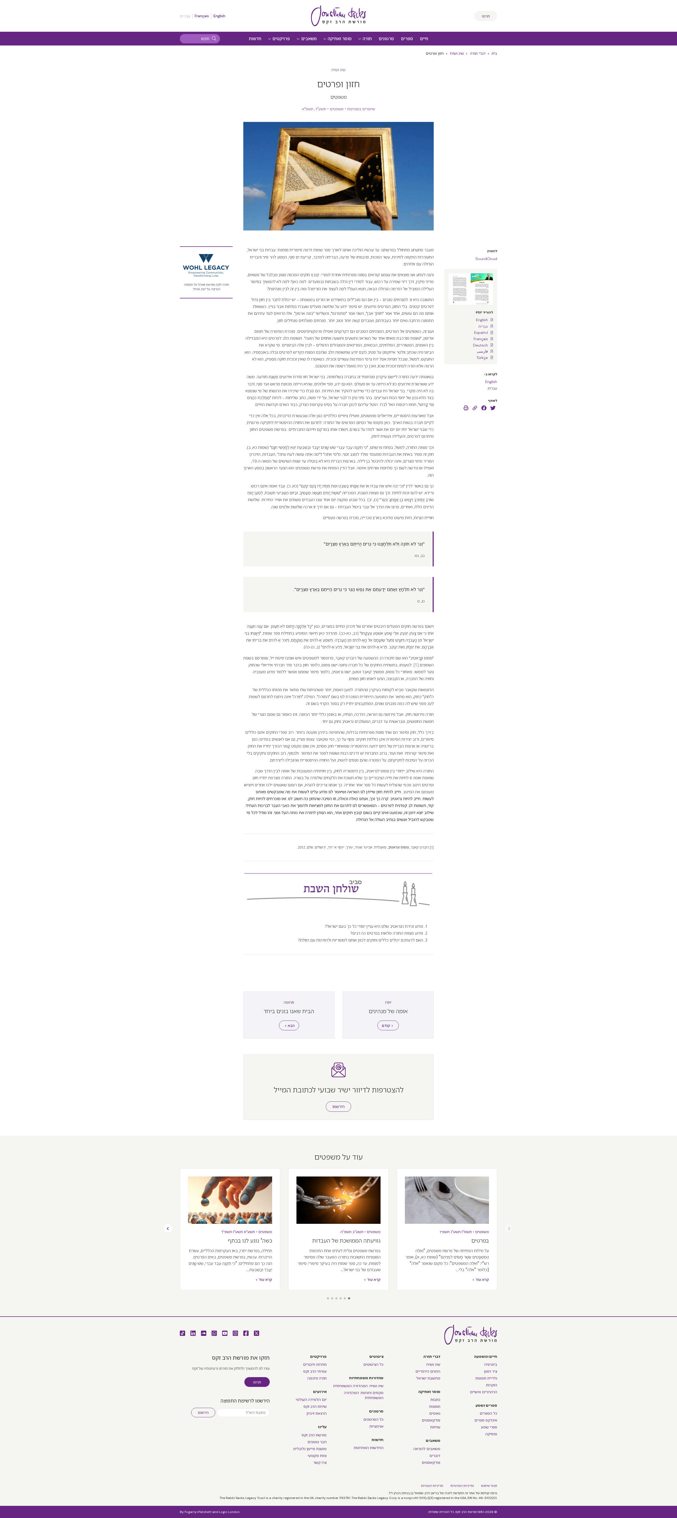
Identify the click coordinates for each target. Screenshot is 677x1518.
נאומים (434, 1413)
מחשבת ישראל (428, 1378)
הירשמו (338, 1106)
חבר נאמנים (317, 1441)
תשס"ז (467, 1231)
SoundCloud (486, 258)
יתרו (388, 1002)
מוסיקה (491, 1434)
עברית (483, 326)
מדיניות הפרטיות (462, 1486)
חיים (424, 38)
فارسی (482, 351)
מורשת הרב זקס (314, 1435)
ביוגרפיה (490, 1364)
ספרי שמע (489, 1427)
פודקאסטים (431, 1420)
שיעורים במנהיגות (361, 108)
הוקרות (491, 1385)
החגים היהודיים (427, 1371)
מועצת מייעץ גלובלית (310, 1448)
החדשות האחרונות (368, 1447)
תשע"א (249, 1231)
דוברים (434, 1455)
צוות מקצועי (317, 1455)
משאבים (308, 38)
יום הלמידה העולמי (311, 1399)
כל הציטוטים (373, 1364)
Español (481, 332)
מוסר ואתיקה (339, 38)
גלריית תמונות (486, 1378)
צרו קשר (320, 1462)
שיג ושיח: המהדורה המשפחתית (358, 1385)
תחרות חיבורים (315, 1364)
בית (494, 53)
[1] (416, 664)
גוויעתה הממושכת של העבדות (346, 1240)
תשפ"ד (226, 1231)
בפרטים (480, 1240)
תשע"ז (238, 1231)
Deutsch (480, 345)
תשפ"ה (345, 1231)
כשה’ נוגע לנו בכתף (250, 1240)
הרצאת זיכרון (317, 1413)
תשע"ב (358, 1231)
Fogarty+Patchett (198, 1512)
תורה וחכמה (317, 1378)
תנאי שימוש (489, 1486)
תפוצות (434, 1406)
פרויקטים (280, 38)
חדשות (255, 38)
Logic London (229, 1512)
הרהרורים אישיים (483, 1392)
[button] (349, 1298)
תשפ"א (307, 108)
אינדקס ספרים (485, 1420)
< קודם (387, 1025)
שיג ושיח (457, 53)
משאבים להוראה (426, 1448)
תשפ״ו (445, 1231)
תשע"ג (456, 1231)
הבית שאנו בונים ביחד (289, 1011)
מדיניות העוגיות (432, 1486)
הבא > (290, 1025)
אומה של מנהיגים (388, 1011)
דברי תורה (478, 53)
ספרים (407, 38)
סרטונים (386, 38)
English (219, 15)
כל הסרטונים (373, 1419)
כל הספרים (488, 1413)
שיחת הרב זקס (315, 1406)
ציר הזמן (490, 1371)
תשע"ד (320, 108)
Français (202, 15)
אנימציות (376, 1426)
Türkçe (482, 357)
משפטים (337, 108)
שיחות (435, 1427)
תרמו (486, 16)
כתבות (435, 1399)
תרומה (289, 1002)
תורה (367, 38)
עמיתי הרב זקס (315, 1371)
